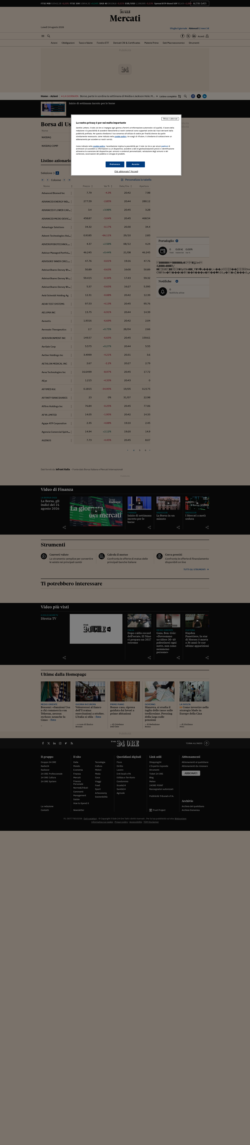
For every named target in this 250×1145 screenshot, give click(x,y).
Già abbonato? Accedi (126, 171)
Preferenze (115, 164)
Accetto (135, 164)
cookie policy (120, 136)
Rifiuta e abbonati (170, 119)
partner (164, 146)
